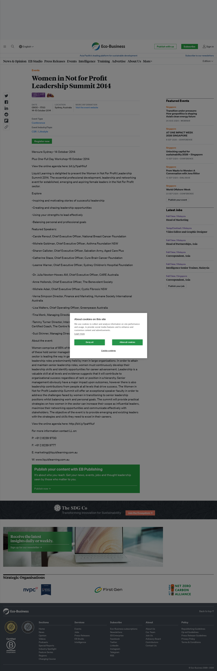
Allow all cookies (127, 342)
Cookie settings (108, 351)
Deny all (89, 342)
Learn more (79, 334)
